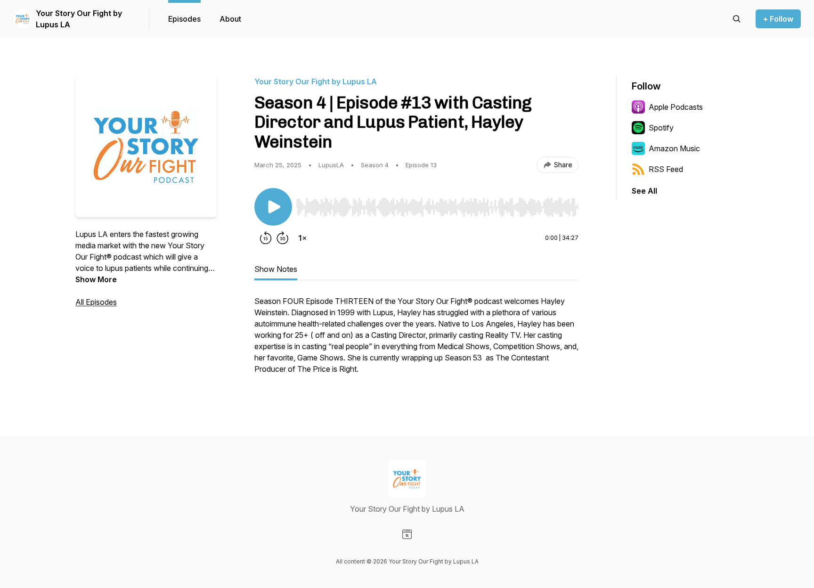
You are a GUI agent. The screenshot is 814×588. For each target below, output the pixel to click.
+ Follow (778, 19)
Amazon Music (674, 148)
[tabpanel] (416, 339)
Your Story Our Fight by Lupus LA (79, 18)
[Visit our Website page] (407, 534)
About (230, 19)
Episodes (184, 19)
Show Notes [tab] (275, 269)
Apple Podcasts (676, 107)
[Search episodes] (737, 18)
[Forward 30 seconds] (282, 238)
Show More (96, 279)
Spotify (661, 127)
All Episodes (96, 302)
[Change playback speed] (302, 238)
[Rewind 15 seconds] (265, 238)
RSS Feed (666, 169)
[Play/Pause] (273, 207)
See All (644, 191)
